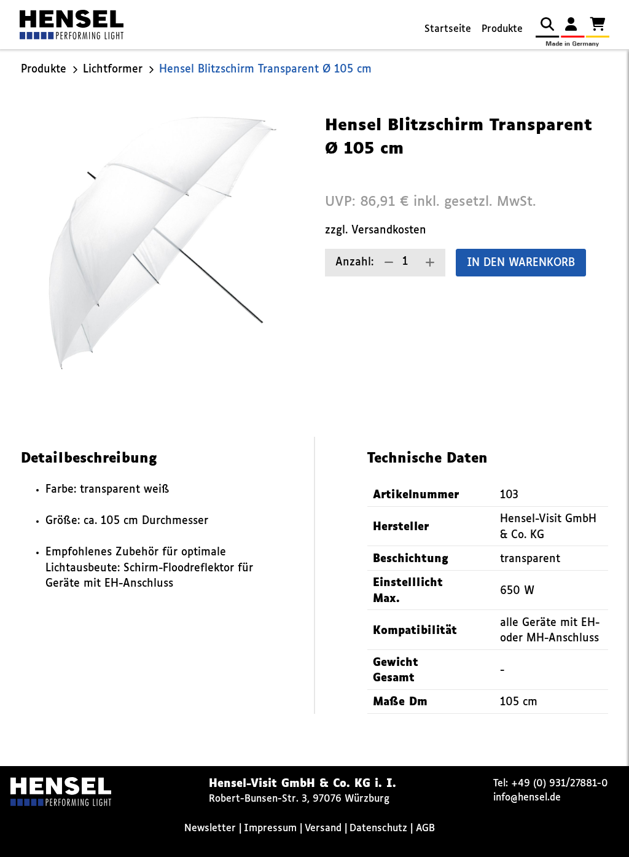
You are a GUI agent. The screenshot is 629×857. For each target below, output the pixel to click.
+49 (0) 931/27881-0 (559, 783)
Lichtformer (113, 70)
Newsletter (210, 828)
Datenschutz (378, 828)
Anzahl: (354, 262)
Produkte (502, 29)
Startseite (447, 29)
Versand (323, 828)
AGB (425, 828)
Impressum (270, 828)
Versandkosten (388, 230)
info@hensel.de (527, 797)
